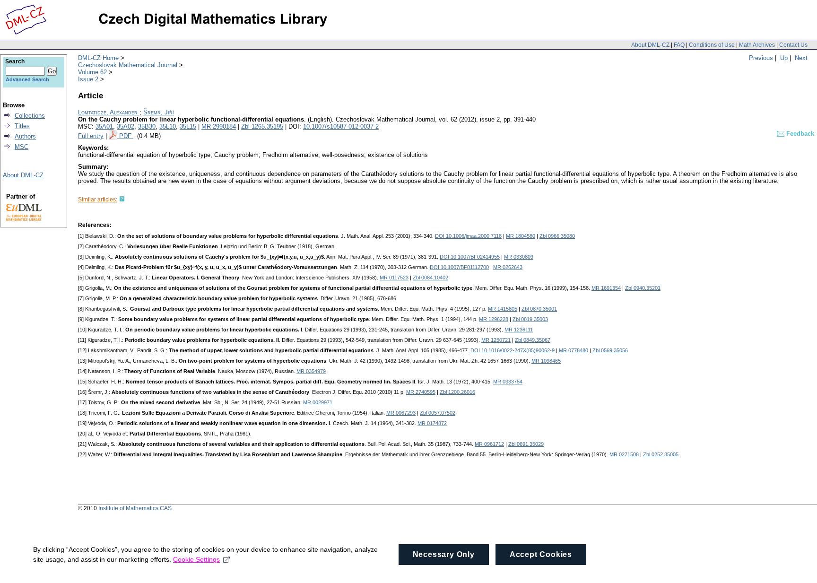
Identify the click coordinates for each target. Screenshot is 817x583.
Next (801, 57)
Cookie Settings (196, 559)
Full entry (91, 135)
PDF (126, 135)
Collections (30, 115)
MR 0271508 (624, 454)
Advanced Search (27, 79)
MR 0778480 (573, 350)
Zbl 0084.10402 (430, 277)
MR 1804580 (520, 236)
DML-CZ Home (98, 57)
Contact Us (793, 45)
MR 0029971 (317, 402)
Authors (25, 136)
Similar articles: (97, 199)
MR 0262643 (507, 267)
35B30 (147, 126)
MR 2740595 (420, 392)
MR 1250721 (496, 340)
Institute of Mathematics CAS (135, 508)
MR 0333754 (507, 381)
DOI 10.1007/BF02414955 (470, 257)
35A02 (125, 126)
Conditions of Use (712, 45)
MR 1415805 (502, 309)
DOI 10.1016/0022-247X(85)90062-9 (512, 350)
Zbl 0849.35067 (532, 340)
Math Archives (757, 45)
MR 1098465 (546, 361)
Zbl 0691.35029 (526, 444)
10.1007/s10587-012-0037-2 (341, 126)
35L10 (167, 126)
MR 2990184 (218, 126)
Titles (22, 126)
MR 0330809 (518, 257)
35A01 (104, 126)
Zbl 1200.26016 (457, 392)
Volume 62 (92, 72)
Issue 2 (88, 79)
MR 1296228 (493, 319)
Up (784, 57)
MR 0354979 (311, 371)
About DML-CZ (650, 45)
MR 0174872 (432, 423)
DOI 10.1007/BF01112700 (459, 267)
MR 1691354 (606, 288)
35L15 (188, 126)
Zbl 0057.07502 (437, 413)
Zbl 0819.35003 (530, 319)
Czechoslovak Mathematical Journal (127, 65)
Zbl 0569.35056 (610, 350)
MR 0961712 (489, 444)
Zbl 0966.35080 (557, 236)
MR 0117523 (394, 277)
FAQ (679, 45)
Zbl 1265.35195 (262, 126)
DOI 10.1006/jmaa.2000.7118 (468, 236)
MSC (21, 146)
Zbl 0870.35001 (539, 309)
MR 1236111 (518, 329)
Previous (761, 57)
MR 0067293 (401, 413)
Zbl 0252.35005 (660, 454)
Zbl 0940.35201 (643, 288)
